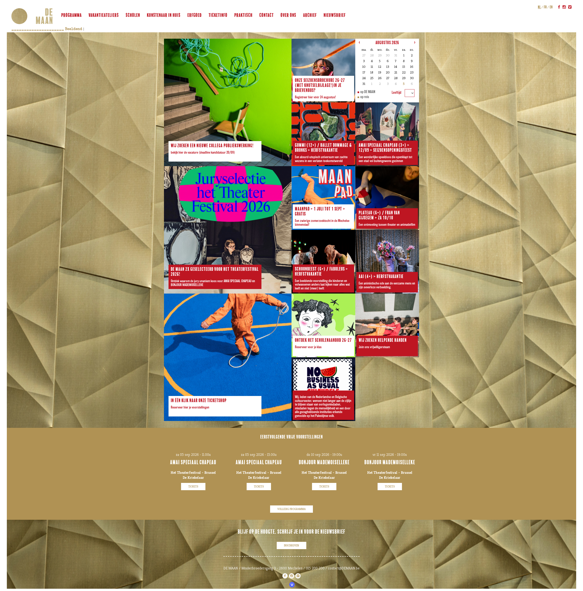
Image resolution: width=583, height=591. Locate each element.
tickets (193, 486)
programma (71, 15)
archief (310, 15)
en (551, 7)
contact (266, 15)
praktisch (243, 15)
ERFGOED (194, 15)
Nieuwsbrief (335, 15)
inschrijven (291, 545)
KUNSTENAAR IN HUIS (164, 15)
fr (545, 7)
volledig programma (291, 509)
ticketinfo (218, 15)
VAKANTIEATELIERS (104, 15)
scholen (133, 15)
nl (539, 7)
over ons (288, 15)
